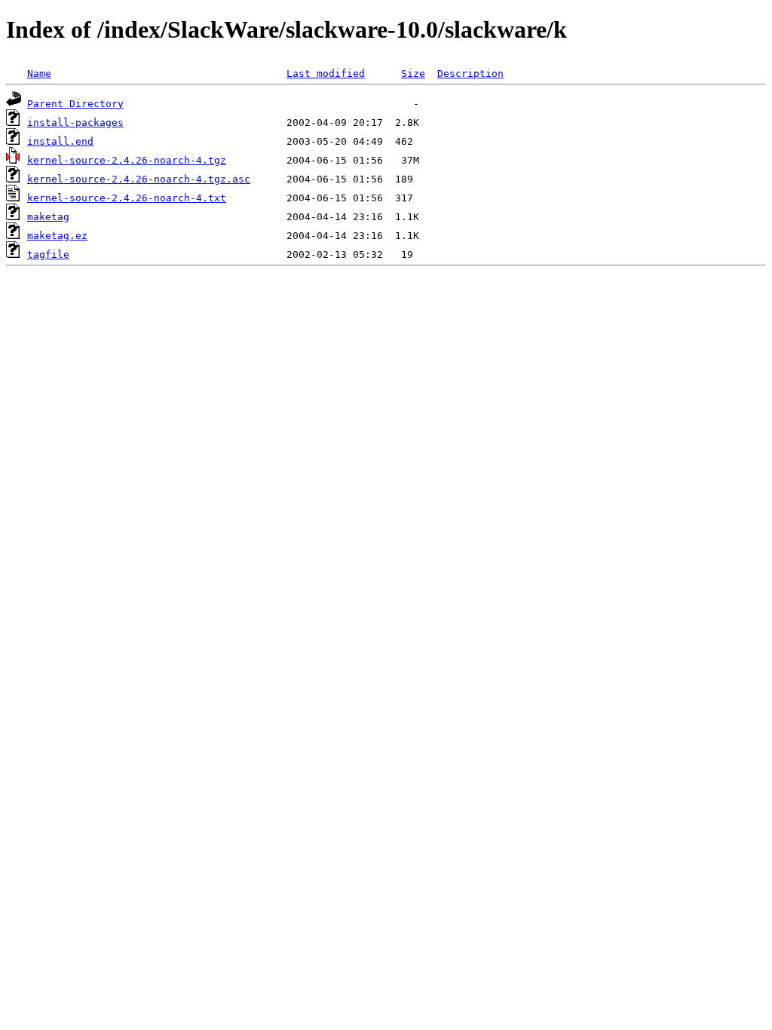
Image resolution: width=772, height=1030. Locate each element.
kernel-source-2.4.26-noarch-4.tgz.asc (138, 179)
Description (470, 73)
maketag (48, 216)
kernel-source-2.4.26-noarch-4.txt (126, 198)
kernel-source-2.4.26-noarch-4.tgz (126, 160)
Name (39, 73)
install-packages (75, 122)
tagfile (48, 254)
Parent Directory (75, 103)
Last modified (325, 73)
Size (413, 73)
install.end (60, 141)
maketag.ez (57, 235)
